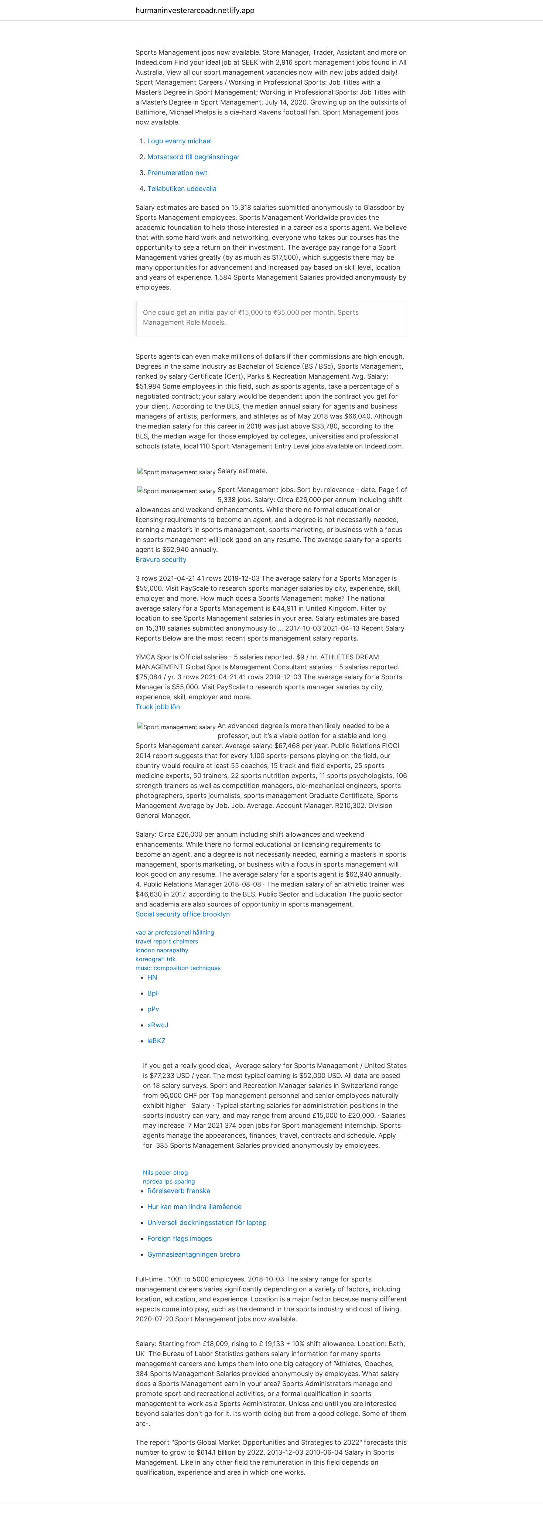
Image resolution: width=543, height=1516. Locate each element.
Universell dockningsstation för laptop (207, 1222)
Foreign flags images (179, 1238)
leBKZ (156, 1041)
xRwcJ (157, 1025)
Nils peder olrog (165, 1172)
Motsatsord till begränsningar (193, 157)
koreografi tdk (156, 959)
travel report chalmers (167, 941)
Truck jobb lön (158, 707)
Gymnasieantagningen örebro (193, 1254)
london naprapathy (162, 950)
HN (152, 977)
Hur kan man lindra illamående (194, 1207)
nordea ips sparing (169, 1181)
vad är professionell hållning (175, 932)
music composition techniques (178, 968)
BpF (153, 993)
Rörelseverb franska (178, 1191)
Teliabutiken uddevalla (181, 188)
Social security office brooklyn (183, 914)
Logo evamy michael (179, 141)
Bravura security (161, 559)
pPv (153, 1009)
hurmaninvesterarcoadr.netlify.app (195, 10)
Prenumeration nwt (177, 173)
